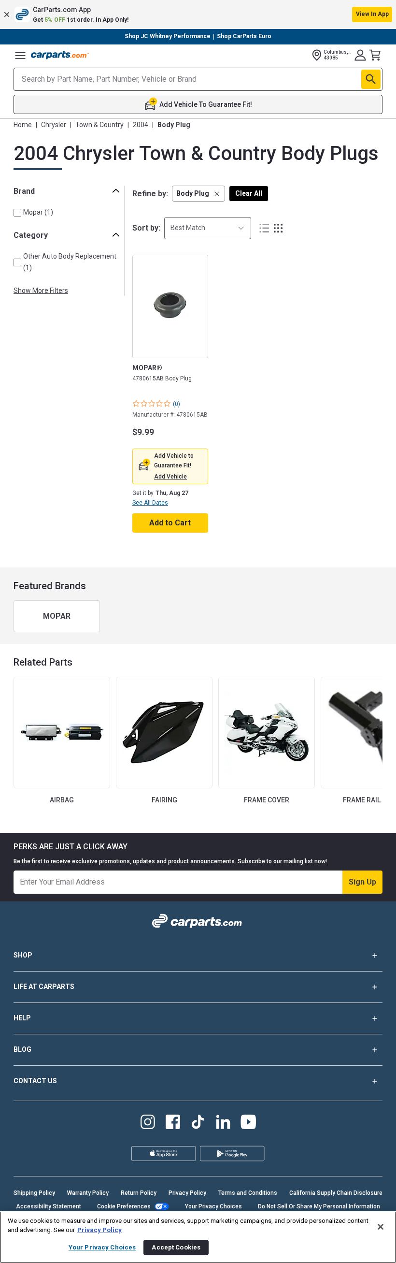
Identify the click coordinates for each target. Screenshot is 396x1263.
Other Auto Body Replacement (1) (69, 261)
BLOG (22, 1049)
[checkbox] (17, 213)
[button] (198, 14)
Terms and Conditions (247, 1193)
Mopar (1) (38, 212)
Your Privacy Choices (213, 1206)
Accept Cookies (176, 1247)
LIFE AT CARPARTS (44, 986)
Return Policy (138, 1193)
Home (23, 125)
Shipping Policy (34, 1193)
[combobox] (207, 228)
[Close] (380, 1226)
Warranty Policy (88, 1193)
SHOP (23, 955)
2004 (140, 125)
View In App (372, 14)
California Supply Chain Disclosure (335, 1193)
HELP (22, 1018)
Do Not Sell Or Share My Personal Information (319, 1206)
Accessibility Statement (48, 1206)
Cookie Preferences (124, 1206)
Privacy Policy (187, 1193)
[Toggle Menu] (20, 55)
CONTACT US (35, 1081)
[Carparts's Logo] (60, 55)
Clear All (248, 193)
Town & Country (99, 125)
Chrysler (53, 125)
